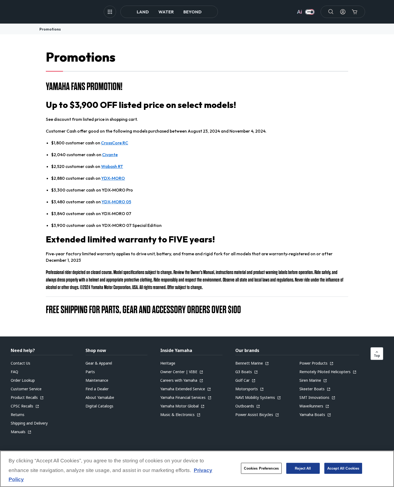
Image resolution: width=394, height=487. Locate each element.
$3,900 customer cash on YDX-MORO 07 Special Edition (106, 225)
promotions (50, 29)
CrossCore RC (114, 142)
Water (166, 11)
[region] (197, 469)
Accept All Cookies (343, 468)
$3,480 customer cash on (91, 201)
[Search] (331, 12)
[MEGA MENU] (110, 12)
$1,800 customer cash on (89, 142)
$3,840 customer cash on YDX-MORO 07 (91, 213)
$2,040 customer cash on (84, 154)
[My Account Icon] (343, 12)
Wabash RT (112, 166)
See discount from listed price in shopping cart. (92, 119)
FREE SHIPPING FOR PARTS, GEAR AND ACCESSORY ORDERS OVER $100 (143, 309)
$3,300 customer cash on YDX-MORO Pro (92, 190)
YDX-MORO (113, 178)
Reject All (303, 468)
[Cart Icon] (354, 12)
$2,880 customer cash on (88, 178)
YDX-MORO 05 (116, 201)
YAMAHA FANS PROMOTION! (84, 86)
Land (143, 11)
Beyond (192, 11)
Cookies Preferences (261, 468)
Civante (110, 154)
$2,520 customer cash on (87, 166)
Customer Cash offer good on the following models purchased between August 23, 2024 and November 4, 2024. (156, 131)
